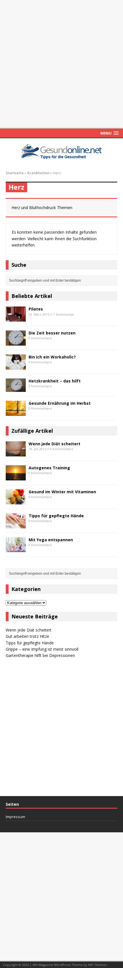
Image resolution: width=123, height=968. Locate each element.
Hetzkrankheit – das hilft (55, 381)
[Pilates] (16, 318)
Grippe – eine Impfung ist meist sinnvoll (42, 649)
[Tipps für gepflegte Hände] (16, 525)
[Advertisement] (61, 64)
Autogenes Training (49, 467)
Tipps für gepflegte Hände (56, 515)
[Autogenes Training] (16, 477)
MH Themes (97, 965)
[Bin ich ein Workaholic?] (16, 366)
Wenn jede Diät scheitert (54, 443)
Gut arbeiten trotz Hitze (27, 636)
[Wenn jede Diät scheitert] (16, 453)
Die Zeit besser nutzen (52, 333)
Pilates (36, 309)
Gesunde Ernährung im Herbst (60, 403)
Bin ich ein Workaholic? (52, 357)
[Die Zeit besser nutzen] (16, 342)
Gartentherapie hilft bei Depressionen (40, 655)
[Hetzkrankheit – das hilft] (16, 388)
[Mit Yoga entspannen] (16, 549)
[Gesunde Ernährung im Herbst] (16, 412)
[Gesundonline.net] (61, 151)
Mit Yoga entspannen (51, 539)
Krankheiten (38, 172)
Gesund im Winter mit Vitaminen (62, 491)
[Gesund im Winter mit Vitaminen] (16, 501)
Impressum (15, 816)
